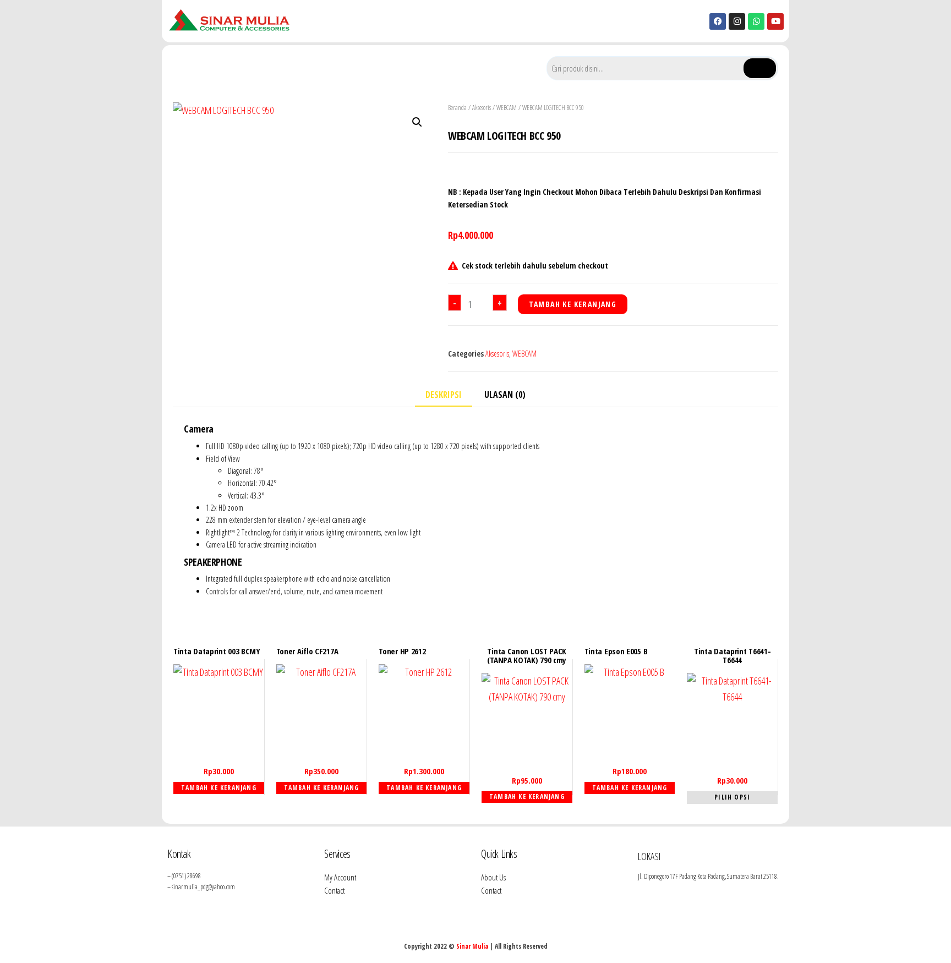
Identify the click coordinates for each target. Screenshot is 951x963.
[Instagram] (737, 21)
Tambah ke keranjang (573, 304)
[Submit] (760, 68)
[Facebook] (717, 21)
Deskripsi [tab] (443, 395)
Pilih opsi (732, 797)
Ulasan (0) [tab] (505, 395)
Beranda (457, 107)
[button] (417, 122)
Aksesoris (481, 107)
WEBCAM (506, 107)
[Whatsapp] (756, 21)
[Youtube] (775, 21)
